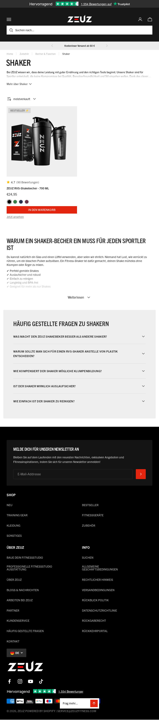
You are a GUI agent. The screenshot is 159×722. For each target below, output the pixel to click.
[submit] (141, 474)
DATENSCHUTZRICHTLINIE (99, 610)
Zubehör (24, 53)
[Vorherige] (52, 45)
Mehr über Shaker (17, 84)
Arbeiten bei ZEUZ (20, 600)
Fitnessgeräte (93, 515)
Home (10, 53)
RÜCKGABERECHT (94, 620)
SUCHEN (87, 557)
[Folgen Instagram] (20, 681)
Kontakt (13, 641)
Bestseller (90, 504)
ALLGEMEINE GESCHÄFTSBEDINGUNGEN (100, 568)
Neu (9, 504)
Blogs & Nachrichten (23, 589)
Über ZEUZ (14, 579)
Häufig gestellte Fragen (25, 630)
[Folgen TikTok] (41, 681)
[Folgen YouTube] (30, 681)
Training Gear (17, 515)
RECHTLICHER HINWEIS (97, 579)
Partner (13, 610)
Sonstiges (14, 535)
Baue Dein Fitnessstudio (25, 557)
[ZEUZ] (25, 667)
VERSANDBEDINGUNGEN (98, 589)
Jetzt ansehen (15, 217)
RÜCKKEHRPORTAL (95, 630)
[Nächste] (106, 45)
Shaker (66, 53)
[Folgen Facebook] (9, 681)
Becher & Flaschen (45, 53)
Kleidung (13, 525)
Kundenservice (18, 620)
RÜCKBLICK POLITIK (95, 600)
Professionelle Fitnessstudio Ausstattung (29, 568)
